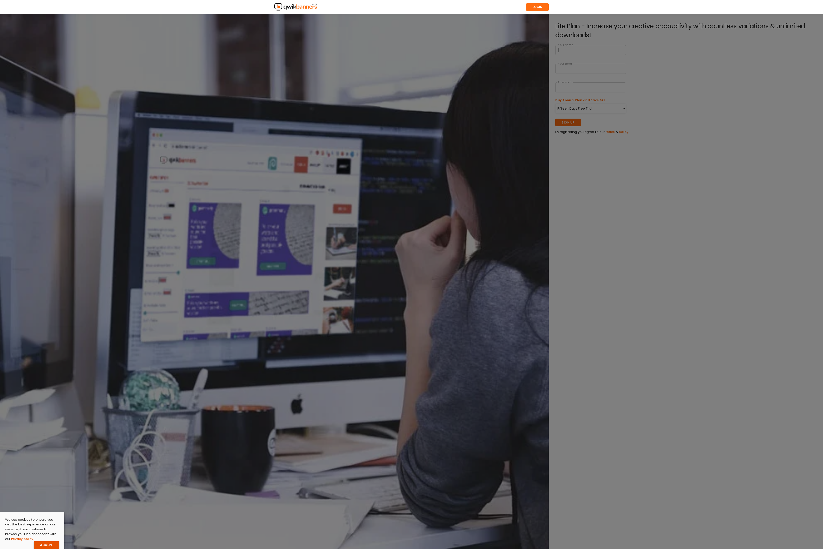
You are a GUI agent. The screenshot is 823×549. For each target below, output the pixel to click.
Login (537, 7)
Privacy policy (22, 539)
